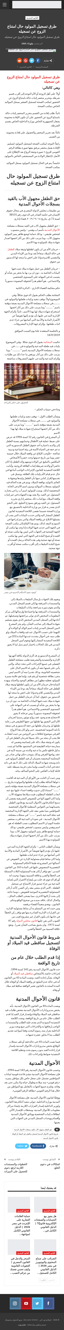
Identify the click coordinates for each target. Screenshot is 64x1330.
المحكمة (47, 341)
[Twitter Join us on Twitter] (37, 1303)
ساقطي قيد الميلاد (23, 973)
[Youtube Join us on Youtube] (26, 1303)
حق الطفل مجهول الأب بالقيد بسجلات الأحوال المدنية (33, 1129)
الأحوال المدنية (52, 229)
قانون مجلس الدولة (26, 920)
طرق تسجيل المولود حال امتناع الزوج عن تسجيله (33, 79)
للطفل (11, 249)
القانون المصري (32, 18)
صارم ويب (22, 1324)
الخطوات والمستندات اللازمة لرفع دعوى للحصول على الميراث (15, 1167)
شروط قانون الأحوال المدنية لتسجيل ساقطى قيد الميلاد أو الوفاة (35, 1134)
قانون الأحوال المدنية (50, 1138)
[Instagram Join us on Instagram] (15, 1303)
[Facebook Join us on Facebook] (49, 1303)
